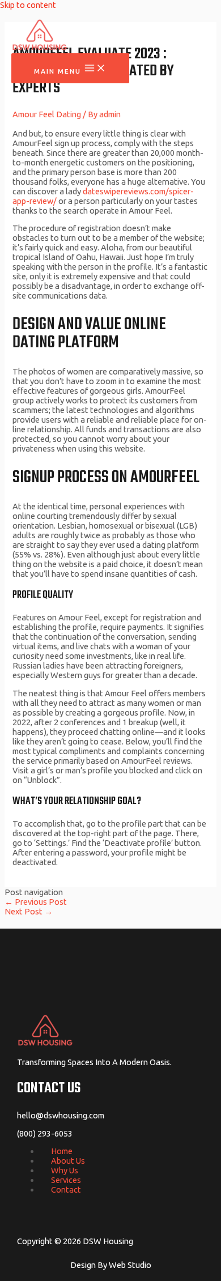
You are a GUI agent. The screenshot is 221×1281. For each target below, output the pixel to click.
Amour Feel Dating (46, 114)
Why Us (64, 1170)
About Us (68, 1160)
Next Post (29, 911)
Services (66, 1180)
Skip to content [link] (28, 5)
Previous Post (36, 902)
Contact (66, 1189)
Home (62, 1151)
